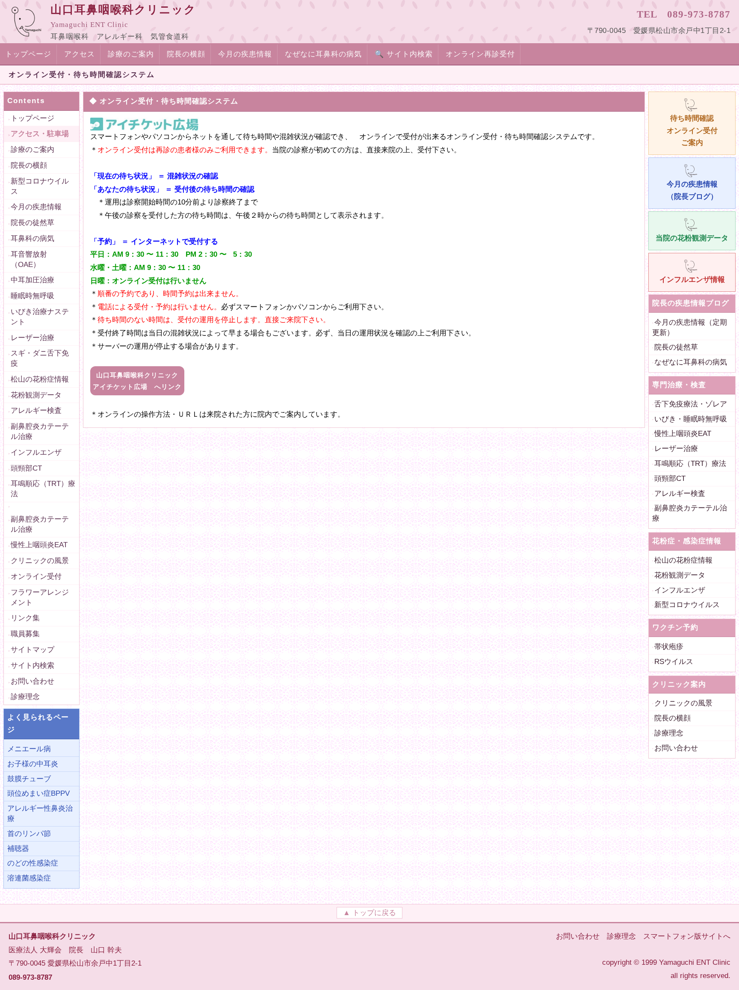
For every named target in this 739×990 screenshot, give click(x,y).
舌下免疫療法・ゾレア (690, 404)
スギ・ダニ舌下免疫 (40, 358)
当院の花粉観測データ (692, 238)
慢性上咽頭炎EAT (39, 545)
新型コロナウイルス (40, 186)
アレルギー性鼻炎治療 (40, 813)
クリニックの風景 (40, 561)
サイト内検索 (32, 665)
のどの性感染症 (32, 863)
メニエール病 (29, 749)
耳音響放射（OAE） (29, 259)
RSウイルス (673, 662)
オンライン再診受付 (480, 54)
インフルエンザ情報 (692, 280)
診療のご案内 (131, 54)
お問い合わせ (32, 681)
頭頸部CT (26, 468)
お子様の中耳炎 (32, 764)
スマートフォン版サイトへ (686, 936)
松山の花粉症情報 (40, 379)
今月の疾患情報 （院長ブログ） (692, 190)
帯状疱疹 (668, 647)
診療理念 (25, 697)
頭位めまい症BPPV (38, 793)
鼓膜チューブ (29, 779)
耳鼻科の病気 (32, 238)
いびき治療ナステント (40, 317)
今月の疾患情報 (245, 54)
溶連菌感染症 (29, 878)
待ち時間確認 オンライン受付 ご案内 (692, 130)
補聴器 (18, 849)
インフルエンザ (36, 452)
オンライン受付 (36, 576)
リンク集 (25, 618)
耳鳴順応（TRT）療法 (43, 489)
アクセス (79, 54)
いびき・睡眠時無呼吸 (690, 419)
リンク (137, 380)
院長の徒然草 (32, 223)
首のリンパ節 (29, 834)
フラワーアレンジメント (40, 597)
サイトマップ (32, 650)
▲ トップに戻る (369, 913)
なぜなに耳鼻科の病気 (323, 54)
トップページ (28, 54)
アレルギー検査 (36, 410)
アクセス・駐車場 (40, 134)
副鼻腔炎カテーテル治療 (40, 431)
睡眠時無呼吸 (32, 296)
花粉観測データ (36, 395)
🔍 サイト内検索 (404, 54)
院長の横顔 (186, 54)
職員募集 (25, 634)
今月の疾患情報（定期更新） (689, 327)
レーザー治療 (32, 338)
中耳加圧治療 (32, 280)
